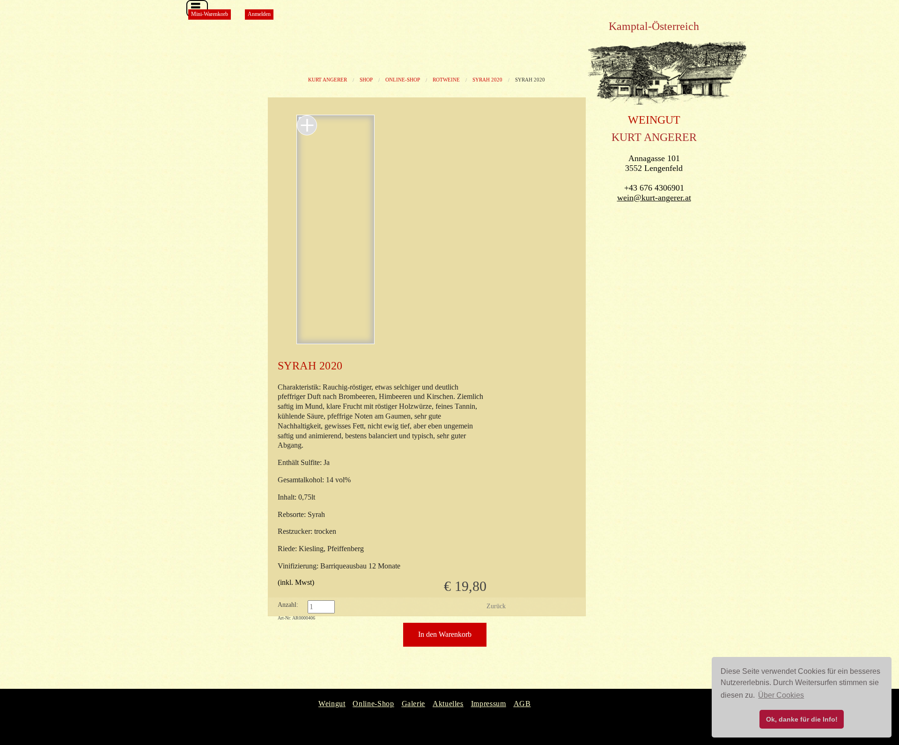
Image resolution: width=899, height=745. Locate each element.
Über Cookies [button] (781, 695)
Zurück (496, 606)
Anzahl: (288, 604)
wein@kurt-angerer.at (654, 197)
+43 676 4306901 (654, 187)
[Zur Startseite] (668, 106)
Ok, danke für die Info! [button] (802, 719)
